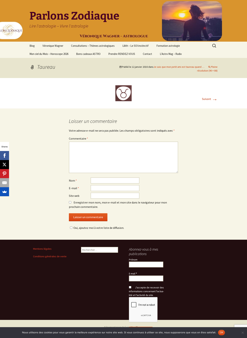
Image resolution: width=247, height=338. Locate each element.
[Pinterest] (4, 173)
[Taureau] (123, 93)
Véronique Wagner (52, 45)
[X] (4, 164)
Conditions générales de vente (50, 256)
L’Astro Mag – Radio (171, 54)
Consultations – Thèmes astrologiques (93, 45)
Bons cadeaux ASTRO (88, 54)
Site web (74, 196)
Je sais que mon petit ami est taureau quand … (179, 66)
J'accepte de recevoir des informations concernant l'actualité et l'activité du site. (146, 291)
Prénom (133, 259)
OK (221, 332)
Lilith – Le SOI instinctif (135, 45)
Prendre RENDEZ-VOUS (121, 54)
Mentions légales (42, 248)
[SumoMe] (4, 191)
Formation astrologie (168, 45)
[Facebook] (4, 155)
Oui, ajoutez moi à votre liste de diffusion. (98, 228)
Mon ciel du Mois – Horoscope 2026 (48, 54)
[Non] (242, 332)
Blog (32, 45)
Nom (73, 180)
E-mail (74, 188)
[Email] (4, 182)
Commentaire (78, 138)
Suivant (210, 99)
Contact (147, 54)
